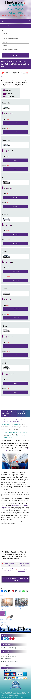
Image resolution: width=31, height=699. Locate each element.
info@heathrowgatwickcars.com (8, 654)
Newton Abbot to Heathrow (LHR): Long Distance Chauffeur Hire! (15, 64)
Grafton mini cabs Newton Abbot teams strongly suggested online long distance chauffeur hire (14, 426)
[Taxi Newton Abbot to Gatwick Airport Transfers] (21, 602)
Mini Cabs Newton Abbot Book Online (15, 579)
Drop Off (4, 42)
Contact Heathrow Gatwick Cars (9, 647)
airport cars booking (20, 440)
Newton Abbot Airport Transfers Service (15, 432)
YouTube (10, 638)
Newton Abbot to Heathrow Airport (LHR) (15, 411)
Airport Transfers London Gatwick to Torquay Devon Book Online (6, 621)
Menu (2, 21)
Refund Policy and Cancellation (9, 648)
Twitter (5, 638)
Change (3, 76)
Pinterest (13, 638)
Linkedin (7, 638)
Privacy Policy (22, 648)
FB (2, 638)
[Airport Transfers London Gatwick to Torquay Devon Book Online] (6, 615)
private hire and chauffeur (9, 447)
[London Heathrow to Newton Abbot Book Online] (6, 602)
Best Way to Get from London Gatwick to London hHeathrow (9, 570)
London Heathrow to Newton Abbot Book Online (5, 608)
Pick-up (4, 31)
